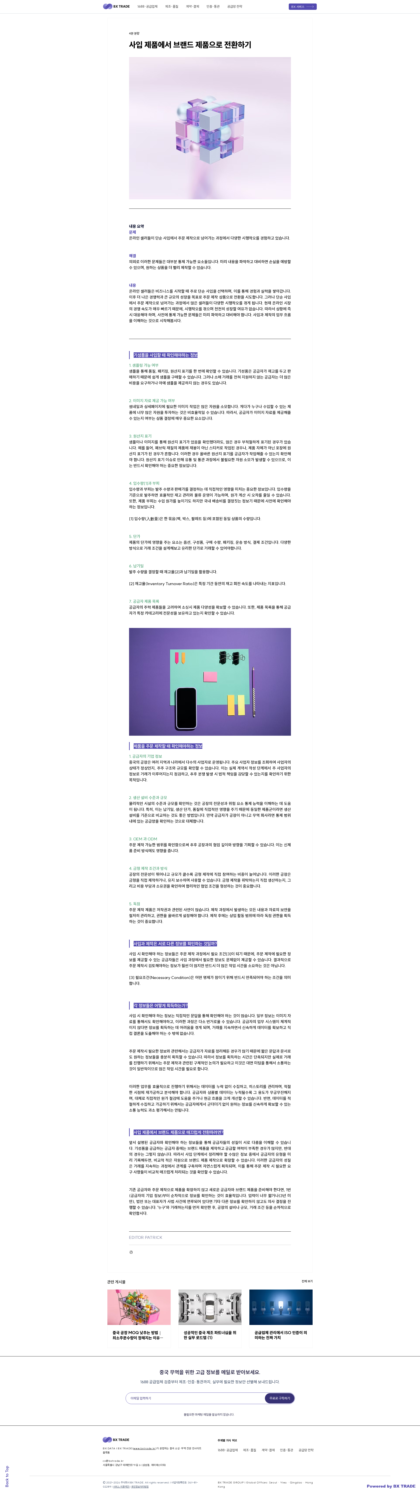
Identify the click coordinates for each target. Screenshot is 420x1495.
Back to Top (7, 1476)
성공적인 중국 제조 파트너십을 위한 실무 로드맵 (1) (210, 1335)
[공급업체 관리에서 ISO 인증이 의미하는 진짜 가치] (281, 1307)
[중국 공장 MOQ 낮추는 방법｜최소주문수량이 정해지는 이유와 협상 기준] (139, 1307)
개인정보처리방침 (140, 1486)
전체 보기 (307, 1281)
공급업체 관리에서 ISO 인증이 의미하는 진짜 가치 (281, 1335)
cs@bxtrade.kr (113, 1460)
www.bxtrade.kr (144, 1448)
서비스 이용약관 (121, 1486)
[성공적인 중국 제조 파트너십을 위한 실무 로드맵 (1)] (210, 1307)
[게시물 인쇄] (131, 1252)
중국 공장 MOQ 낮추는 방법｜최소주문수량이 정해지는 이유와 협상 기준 (138, 1335)
